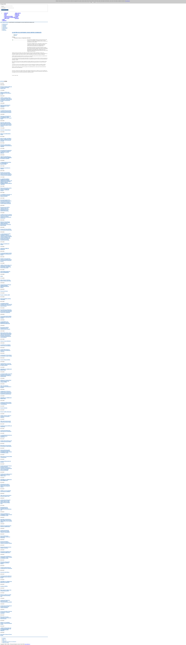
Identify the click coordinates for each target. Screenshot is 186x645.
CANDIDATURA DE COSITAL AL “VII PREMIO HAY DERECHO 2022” (5, 163)
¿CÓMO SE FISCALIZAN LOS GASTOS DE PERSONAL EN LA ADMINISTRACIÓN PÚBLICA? (5, 629)
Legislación (4, 26)
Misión (5, 14)
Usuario (2, 6)
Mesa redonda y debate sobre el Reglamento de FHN (5, 590)
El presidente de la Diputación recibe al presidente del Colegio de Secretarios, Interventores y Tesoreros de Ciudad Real (6, 311)
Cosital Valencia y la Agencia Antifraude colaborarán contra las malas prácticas (5, 364)
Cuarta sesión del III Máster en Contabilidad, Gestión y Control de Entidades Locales (6, 557)
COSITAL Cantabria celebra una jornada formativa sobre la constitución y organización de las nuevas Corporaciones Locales (6, 99)
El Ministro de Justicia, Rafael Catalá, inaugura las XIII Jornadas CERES (5, 381)
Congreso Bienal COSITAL (5, 359)
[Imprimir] (15, 34)
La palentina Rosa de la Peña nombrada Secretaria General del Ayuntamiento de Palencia (5, 111)
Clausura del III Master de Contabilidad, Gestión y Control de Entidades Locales (6, 514)
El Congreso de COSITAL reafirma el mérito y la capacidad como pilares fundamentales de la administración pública (5, 209)
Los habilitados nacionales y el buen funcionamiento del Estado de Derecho (6, 195)
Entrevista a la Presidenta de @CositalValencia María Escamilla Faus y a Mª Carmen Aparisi (5, 117)
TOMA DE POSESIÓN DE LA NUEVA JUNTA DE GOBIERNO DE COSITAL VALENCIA (6, 157)
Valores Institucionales (8, 16)
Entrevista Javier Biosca (4, 572)
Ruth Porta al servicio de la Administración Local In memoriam (5, 106)
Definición (6, 13)
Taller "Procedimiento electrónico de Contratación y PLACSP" (5, 386)
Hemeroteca (17, 14)
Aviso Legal (4, 640)
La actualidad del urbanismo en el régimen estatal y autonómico (6, 436)
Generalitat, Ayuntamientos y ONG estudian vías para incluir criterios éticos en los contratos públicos (6, 520)
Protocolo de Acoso (4, 291)
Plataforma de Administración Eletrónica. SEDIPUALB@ (5, 526)
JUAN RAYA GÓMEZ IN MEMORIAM (4, 249)
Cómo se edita (6, 18)
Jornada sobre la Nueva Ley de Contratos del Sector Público (6, 441)
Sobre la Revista (18, 13)
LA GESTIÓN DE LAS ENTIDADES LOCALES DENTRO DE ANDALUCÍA (26, 32)
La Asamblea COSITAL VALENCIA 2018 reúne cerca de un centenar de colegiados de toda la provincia (6, 304)
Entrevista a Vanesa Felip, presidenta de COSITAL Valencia (5, 563)
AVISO (1, 276)
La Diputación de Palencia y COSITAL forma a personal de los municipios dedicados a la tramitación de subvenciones (5, 392)
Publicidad (17, 18)
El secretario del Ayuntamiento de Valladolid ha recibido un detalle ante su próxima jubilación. (6, 151)
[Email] (15, 35)
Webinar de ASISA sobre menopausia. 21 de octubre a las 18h (5, 93)
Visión (5, 15)
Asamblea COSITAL (4, 586)
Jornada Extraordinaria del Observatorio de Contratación (5, 431)
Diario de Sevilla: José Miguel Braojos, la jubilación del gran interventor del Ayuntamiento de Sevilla (5, 139)
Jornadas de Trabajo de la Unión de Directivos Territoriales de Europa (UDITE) (6, 601)
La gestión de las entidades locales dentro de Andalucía (5, 345)
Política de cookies (5, 642)
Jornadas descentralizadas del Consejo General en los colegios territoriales (6, 606)
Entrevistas (4, 20)
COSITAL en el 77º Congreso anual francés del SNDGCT (5, 491)
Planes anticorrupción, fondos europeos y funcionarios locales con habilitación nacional (6, 189)
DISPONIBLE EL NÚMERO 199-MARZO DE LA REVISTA (6, 582)
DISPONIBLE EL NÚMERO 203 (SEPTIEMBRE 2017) (6, 480)
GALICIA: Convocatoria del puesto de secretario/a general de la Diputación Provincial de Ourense (6, 260)
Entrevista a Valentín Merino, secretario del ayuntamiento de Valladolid (6, 145)
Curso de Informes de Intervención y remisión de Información (5, 537)
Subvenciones (4, 28)
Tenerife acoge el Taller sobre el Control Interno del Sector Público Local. (6, 475)
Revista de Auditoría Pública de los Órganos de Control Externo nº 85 (6, 87)
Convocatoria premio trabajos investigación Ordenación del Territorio (5, 317)
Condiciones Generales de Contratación (9, 641)
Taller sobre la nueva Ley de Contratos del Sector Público (5, 421)
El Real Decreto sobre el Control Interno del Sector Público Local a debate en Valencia (5, 485)
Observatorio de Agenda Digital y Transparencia (6, 457)
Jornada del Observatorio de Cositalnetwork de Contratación (6, 568)
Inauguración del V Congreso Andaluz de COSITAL (5, 547)
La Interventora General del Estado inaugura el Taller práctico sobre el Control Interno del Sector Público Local (5, 502)
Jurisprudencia (4, 27)
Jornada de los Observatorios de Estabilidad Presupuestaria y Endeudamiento (5, 403)
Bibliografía (4, 30)
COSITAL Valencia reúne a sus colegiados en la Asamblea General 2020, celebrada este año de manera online (6, 266)
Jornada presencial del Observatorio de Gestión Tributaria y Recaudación (5, 531)
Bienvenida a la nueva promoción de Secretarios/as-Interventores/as (5, 618)
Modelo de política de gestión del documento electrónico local (5, 595)
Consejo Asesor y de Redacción (9, 17)
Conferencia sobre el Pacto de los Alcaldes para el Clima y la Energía (5, 577)
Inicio (1, 22)
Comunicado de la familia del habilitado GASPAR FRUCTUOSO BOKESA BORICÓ (5, 286)
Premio (3, 19)
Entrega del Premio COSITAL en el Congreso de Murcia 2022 (6, 229)
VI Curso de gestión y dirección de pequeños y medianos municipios (6, 612)
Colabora (16, 16)
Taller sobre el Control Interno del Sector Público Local (5, 496)
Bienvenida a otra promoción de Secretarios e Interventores (5, 446)
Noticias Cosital (5, 22)
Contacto (16, 17)
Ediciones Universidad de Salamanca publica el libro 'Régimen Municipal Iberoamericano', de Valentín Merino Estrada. (5, 224)
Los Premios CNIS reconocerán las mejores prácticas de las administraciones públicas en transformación (6, 375)
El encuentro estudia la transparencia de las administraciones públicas (5, 328)
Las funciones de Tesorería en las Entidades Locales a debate (6, 355)
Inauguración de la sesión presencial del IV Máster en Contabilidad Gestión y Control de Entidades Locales (6, 451)
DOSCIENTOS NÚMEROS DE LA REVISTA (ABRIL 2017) (5, 552)
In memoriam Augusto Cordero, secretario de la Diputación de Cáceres (6, 254)
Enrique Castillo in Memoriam (5, 411)
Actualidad (4, 25)
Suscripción (17, 15)
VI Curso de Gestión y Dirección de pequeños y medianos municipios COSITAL (6, 542)
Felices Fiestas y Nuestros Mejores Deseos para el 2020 (5, 280)
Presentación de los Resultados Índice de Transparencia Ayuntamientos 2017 (5, 508)
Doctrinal (3, 29)
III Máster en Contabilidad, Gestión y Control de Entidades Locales (6, 623)
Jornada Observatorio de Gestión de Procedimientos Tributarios (5, 350)
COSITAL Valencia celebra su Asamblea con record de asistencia (5, 416)
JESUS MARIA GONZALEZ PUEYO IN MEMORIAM (5, 272)
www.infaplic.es (27, 644)
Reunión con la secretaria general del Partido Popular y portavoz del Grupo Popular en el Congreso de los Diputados (6, 174)
